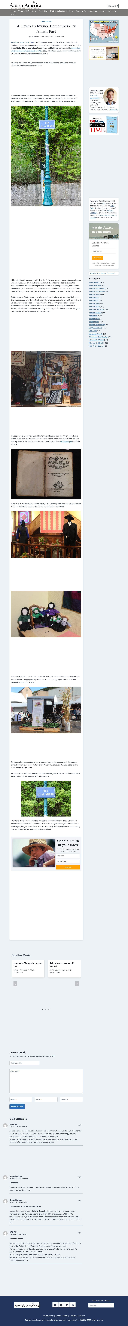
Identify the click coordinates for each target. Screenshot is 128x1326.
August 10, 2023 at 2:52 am (18, 1126)
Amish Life (93, 316)
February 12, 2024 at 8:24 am (19, 1202)
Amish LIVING (94, 319)
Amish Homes (94, 307)
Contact (58, 1316)
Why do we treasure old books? (62, 964)
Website (64, 1099)
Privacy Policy (48, 1316)
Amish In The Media (96, 310)
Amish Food (93, 301)
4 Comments (59, 37)
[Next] (77, 983)
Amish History (46, 21)
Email (38, 1099)
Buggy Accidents (95, 328)
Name (13, 1099)
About (13, 15)
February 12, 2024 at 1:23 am (19, 1178)
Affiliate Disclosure (78, 1316)
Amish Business (95, 285)
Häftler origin (66, 442)
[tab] (42, 1009)
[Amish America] (25, 5)
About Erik (113, 110)
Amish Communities (96, 288)
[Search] (111, 1305)
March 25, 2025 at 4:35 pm (18, 1234)
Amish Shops (94, 322)
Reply (79, 1125)
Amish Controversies (97, 291)
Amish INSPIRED (95, 313)
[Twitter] (67, 1304)
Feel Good (93, 331)
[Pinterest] (72, 1304)
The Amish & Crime (96, 340)
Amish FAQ (43, 11)
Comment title (16, 1063)
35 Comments (55, 973)
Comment (15, 1071)
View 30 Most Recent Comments (102, 273)
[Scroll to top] (123, 1318)
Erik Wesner (35, 37)
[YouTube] (55, 1304)
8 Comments (18, 973)
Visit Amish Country (96, 346)
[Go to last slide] (15, 983)
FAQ (103, 203)
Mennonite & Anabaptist (98, 337)
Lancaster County (96, 334)
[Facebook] (61, 1304)
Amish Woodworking (97, 325)
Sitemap (66, 1316)
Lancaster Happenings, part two (27, 964)
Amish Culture (94, 295)
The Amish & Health (96, 343)
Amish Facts (93, 298)
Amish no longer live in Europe (23, 42)
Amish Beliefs (94, 282)
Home (13, 11)
